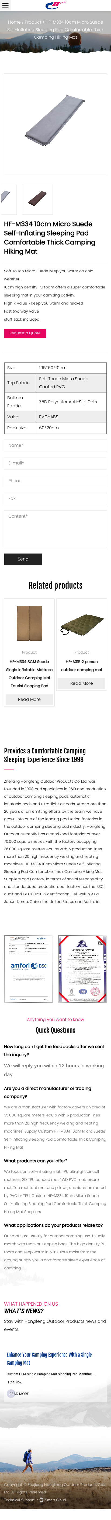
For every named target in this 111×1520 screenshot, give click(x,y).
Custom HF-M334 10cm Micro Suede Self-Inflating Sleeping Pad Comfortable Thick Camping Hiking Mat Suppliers (55, 1204)
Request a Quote (25, 333)
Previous (8, 124)
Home (14, 22)
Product (33, 22)
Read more (19, 1394)
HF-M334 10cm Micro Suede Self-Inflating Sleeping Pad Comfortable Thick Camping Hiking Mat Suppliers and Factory (53, 872)
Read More (29, 700)
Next (103, 124)
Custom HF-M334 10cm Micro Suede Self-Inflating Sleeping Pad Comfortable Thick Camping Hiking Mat (55, 1139)
